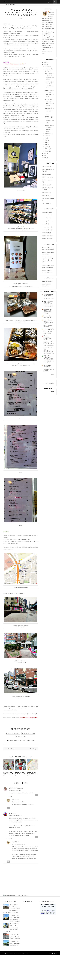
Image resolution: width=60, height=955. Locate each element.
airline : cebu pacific (47, 281)
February (47, 149)
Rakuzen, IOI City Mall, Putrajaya (48, 332)
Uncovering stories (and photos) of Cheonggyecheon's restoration (48, 324)
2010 (45, 155)
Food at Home (47, 365)
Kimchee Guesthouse (47, 336)
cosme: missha (46, 232)
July (46, 138)
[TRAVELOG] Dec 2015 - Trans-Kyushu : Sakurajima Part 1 (15, 943)
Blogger (51, 383)
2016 (45, 62)
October (47, 71)
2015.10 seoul (45, 192)
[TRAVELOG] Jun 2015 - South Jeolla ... (8, 774)
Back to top (52, 953)
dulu (19, 33)
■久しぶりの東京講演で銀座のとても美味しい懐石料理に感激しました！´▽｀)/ (49, 360)
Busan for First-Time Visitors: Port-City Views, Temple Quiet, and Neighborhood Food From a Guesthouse (49, 342)
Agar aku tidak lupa (48, 294)
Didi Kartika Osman (16, 788)
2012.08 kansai (45, 166)
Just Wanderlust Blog (48, 348)
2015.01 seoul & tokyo (47, 180)
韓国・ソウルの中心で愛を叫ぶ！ (48, 356)
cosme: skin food (46, 235)
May (46, 142)
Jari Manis (12, 813)
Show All (52, 374)
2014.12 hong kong (46, 177)
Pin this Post (22, 736)
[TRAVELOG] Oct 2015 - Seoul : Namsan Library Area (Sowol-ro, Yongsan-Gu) (11, 927)
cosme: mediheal (46, 229)
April (46, 144)
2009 (45, 157)
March (46, 146)
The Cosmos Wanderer (9, 4)
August (46, 135)
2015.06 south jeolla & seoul (18, 740)
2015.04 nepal (45, 185)
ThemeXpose (18, 953)
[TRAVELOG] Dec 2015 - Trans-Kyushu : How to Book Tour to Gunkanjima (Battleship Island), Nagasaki (11, 908)
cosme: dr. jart (46, 218)
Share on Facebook (13, 733)
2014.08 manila (46, 174)
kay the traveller (30, 740)
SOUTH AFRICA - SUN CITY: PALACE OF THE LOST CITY (48, 297)
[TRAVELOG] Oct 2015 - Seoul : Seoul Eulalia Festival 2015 (15, 936)
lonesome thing (48, 316)
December (48, 66)
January (47, 151)
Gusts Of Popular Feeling (48, 320)
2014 (45, 153)
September (48, 133)
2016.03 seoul (45, 203)
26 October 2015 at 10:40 (15, 790)
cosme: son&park (46, 238)
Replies (10, 796)
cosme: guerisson (46, 221)
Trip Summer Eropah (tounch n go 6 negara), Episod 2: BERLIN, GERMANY (49, 369)
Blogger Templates (7, 953)
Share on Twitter (29, 733)
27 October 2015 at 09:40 (18, 801)
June (46, 140)
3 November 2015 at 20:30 (18, 844)
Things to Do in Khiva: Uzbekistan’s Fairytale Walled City (49, 352)
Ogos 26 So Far (47, 317)
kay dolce (15, 799)
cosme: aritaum (46, 212)
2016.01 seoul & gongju (48, 198)
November (48, 69)
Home (49, 3)
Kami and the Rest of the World (48, 302)
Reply (37, 837)
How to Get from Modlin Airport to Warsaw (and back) (48, 305)
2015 (45, 64)
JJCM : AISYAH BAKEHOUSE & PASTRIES (47, 312)
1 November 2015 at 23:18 (15, 815)
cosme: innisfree (46, 227)
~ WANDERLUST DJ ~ (49, 330)
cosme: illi (44, 224)
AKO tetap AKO (48, 309)
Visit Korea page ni (23, 71)
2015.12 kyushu (45, 195)
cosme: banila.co (46, 215)
